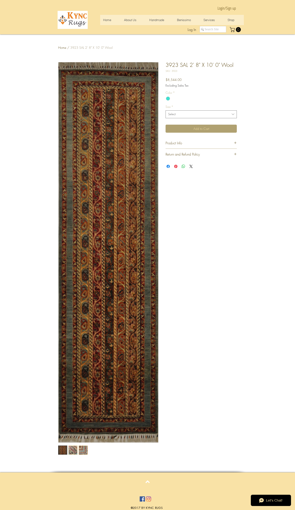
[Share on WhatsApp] (183, 166)
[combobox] (201, 114)
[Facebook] (142, 499)
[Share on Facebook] (168, 166)
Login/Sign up (227, 8)
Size (169, 107)
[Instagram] (148, 499)
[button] (236, 29)
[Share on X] (191, 166)
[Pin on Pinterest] (175, 166)
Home (62, 47)
